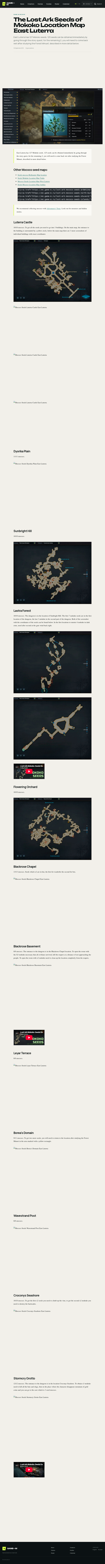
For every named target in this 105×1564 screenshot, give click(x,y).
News (22, 4)
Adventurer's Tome (54, 208)
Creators (31, 4)
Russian (100, 1549)
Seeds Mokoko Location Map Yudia (31, 178)
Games (40, 4)
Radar (57, 4)
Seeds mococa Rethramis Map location (32, 175)
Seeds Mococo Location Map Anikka (31, 184)
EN (75, 4)
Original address (30, 48)
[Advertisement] (52, 70)
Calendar (66, 4)
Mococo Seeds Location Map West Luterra (34, 181)
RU (79, 4)
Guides (48, 4)
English (95, 1549)
